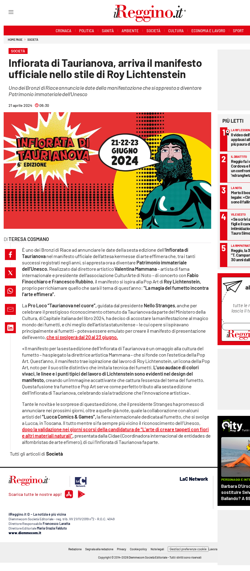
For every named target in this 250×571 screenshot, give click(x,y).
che (82, 337)
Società (32, 39)
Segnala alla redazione (99, 549)
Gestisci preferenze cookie (188, 549)
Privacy (121, 549)
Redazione (75, 549)
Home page (15, 39)
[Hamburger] (6, 12)
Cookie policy (138, 549)
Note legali (157, 549)
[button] (10, 254)
